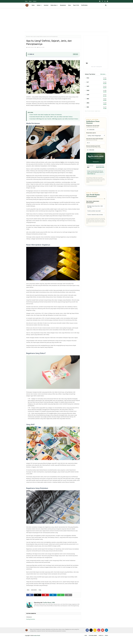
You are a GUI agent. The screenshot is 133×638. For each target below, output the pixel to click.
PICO (88, 78)
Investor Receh (36, 635)
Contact (34, 1)
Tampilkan (75, 54)
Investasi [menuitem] (46, 5)
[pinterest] (107, 1)
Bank (32, 36)
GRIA (88, 98)
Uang (40, 589)
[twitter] (102, 1)
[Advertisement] (66, 19)
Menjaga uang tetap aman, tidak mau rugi (95, 206)
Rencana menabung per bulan (93, 146)
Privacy (106, 635)
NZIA (88, 107)
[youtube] (102, 630)
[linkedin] (106, 630)
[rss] (94, 630)
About (30, 1)
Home (26, 1)
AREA (88, 103)
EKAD (88, 90)
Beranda (28, 36)
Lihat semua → (103, 74)
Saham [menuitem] (38, 5)
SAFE (88, 86)
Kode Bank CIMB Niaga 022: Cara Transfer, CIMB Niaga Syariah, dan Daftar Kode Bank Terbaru (54, 119)
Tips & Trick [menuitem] (76, 5)
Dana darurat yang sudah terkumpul (94, 139)
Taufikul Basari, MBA (31, 47)
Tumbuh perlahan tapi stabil (94, 211)
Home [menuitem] (33, 5)
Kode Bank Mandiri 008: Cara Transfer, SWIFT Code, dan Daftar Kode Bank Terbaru (51, 116)
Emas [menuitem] (69, 5)
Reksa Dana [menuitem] (53, 5)
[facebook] (100, 1)
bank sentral (34, 589)
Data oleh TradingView (96, 66)
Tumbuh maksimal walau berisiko (95, 214)
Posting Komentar (30, 619)
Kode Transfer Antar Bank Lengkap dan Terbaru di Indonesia (46, 114)
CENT (88, 94)
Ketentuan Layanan (93, 635)
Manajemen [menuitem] (63, 5)
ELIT (88, 82)
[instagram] (105, 1)
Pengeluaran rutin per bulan (92, 126)
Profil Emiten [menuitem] (84, 5)
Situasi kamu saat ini (91, 132)
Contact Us (101, 635)
